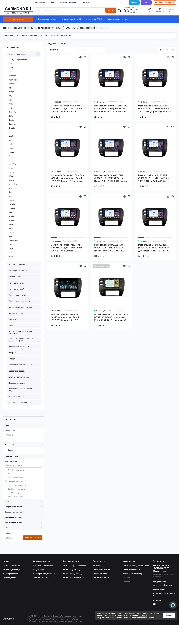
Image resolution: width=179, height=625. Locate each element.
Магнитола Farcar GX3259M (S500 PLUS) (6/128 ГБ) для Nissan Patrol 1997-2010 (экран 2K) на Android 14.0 (110, 178)
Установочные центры (102, 570)
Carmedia (17, 481)
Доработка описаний (18, 403)
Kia (10, 156)
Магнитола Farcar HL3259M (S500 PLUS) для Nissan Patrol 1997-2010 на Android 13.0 (153, 178)
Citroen (12, 88)
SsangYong (13, 220)
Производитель (11, 456)
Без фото (12, 319)
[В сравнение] (80, 57)
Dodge (11, 92)
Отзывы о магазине (68, 2)
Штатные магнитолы (47, 19)
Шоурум (12, 359)
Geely (11, 104)
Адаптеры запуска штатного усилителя (21, 332)
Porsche (12, 204)
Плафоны (13, 353)
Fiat (10, 100)
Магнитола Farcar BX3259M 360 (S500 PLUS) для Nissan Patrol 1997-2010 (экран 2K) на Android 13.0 (67, 178)
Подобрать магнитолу (164, 2)
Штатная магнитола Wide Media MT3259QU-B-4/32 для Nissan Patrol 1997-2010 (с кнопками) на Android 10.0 (111, 317)
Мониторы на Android (71, 19)
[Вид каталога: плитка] (161, 50)
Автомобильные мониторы (20, 307)
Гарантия (126, 578)
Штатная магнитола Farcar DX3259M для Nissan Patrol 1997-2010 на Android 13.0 (65, 317)
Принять (169, 615)
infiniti (11, 132)
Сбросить (8, 538)
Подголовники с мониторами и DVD (22, 390)
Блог (52, 2)
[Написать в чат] (173, 605)
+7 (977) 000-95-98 (130, 12)
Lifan (11, 176)
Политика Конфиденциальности (136, 566)
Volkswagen (13, 240)
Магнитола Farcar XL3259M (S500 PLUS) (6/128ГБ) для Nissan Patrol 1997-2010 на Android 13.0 (108, 247)
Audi (10, 64)
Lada (11, 160)
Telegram (134, 2)
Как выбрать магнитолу (132, 574)
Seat (10, 212)
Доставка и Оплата (101, 574)
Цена (7, 426)
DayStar (16, 489)
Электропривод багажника (20, 365)
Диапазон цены (11, 431)
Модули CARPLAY (16, 277)
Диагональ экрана (13, 517)
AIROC (16, 470)
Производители (9, 578)
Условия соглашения (131, 570)
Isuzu (11, 140)
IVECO (11, 136)
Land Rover (13, 164)
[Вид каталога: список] (167, 50)
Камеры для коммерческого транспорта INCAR (21, 340)
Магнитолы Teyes (16, 283)
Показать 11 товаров (33, 537)
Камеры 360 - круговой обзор (75, 578)
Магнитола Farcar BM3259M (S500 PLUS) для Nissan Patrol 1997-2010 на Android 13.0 (66, 108)
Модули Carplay (39, 570)
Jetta (11, 144)
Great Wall (13, 112)
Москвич (12, 257)
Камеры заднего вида (117, 19)
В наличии (9, 445)
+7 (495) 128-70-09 (130, 10)
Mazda (11, 180)
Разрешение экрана (13, 522)
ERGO (16, 497)
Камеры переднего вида (19, 301)
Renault (12, 208)
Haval (11, 116)
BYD (10, 72)
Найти (110, 10)
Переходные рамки (17, 383)
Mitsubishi (13, 188)
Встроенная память (13, 512)
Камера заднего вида (11, 570)
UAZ (10, 236)
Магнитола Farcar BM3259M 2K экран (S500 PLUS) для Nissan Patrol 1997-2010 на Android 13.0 (111, 108)
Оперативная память (14, 507)
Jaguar (11, 152)
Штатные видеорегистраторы (75, 566)
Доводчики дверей (17, 371)
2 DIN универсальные (18, 60)
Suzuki (11, 228)
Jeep (11, 148)
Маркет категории (16, 397)
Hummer (12, 124)
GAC (10, 96)
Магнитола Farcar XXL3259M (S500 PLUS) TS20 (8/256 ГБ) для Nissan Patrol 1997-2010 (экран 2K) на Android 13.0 (153, 247)
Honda (11, 120)
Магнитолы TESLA (94, 19)
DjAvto (16, 493)
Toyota (11, 232)
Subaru (12, 224)
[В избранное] (84, 57)
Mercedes (13, 184)
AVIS (15, 478)
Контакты (85, 2)
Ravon (11, 172)
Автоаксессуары (16, 313)
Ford (10, 108)
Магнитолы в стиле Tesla (43, 566)
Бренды (12, 325)
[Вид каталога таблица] (173, 50)
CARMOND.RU (8, 619)
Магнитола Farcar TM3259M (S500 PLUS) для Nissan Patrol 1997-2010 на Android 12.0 (66, 247)
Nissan (12, 192)
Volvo (11, 244)
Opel (10, 196)
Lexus (11, 168)
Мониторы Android (10, 574)
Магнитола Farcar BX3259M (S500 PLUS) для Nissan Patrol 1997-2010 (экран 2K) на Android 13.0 (155, 108)
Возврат (126, 582)
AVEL (15, 474)
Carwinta (17, 485)
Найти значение (11, 461)
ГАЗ (10, 252)
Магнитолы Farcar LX (17, 265)
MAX (146, 2)
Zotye (11, 248)
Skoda (11, 216)
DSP (6, 528)
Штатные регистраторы (19, 377)
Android (8, 501)
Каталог (19, 19)
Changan (12, 76)
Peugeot (12, 200)
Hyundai (12, 128)
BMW (11, 68)
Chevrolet (13, 80)
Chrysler (12, 84)
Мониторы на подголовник (44, 574)
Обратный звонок (159, 571)
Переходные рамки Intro (19, 346)
